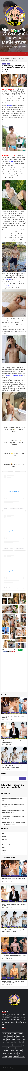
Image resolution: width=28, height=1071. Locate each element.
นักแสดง (18, 1039)
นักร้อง (3, 847)
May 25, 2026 (9, 744)
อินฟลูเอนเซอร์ (5, 1050)
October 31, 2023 (10, 71)
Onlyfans (10, 1033)
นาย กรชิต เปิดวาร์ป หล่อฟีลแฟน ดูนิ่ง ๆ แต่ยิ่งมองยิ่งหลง (13, 799)
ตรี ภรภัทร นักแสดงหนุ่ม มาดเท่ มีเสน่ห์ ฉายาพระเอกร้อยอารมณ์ (13, 805)
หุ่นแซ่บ (13, 1047)
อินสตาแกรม (12, 1050)
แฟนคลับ (10, 1056)
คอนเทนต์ (10, 1036)
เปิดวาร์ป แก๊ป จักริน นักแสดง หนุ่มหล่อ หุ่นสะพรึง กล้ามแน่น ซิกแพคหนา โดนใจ (13, 811)
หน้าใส (9, 1047)
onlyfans (4, 839)
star (11, 712)
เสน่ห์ (19, 1053)
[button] (2, 53)
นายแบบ (15, 712)
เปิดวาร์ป (15, 1053)
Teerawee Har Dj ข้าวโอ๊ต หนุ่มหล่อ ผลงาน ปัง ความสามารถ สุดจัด (13, 817)
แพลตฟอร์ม (5, 1056)
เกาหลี (17, 1050)
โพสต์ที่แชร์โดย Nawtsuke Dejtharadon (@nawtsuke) (15, 548)
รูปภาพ (21, 1042)
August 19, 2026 (9, 719)
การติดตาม (4, 1036)
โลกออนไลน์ (22, 1056)
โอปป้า (4, 1059)
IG (9, 1030)
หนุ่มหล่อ (4, 1047)
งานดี (14, 1036)
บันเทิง (19, 712)
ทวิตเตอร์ (13, 1039)
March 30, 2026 (9, 958)
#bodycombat (8, 442)
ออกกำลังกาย (18, 1047)
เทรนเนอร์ (4, 1053)
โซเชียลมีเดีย (16, 1056)
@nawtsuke (6, 427)
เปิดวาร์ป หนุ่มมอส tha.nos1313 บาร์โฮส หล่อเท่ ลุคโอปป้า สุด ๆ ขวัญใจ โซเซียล (13, 823)
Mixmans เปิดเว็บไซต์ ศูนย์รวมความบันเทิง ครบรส (14, 35)
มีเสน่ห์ (12, 1042)
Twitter (21, 1033)
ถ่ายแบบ (8, 1039)
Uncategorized (6, 844)
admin (5, 71)
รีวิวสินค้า (16, 1042)
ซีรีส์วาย (4, 1039)
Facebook (5, 1030)
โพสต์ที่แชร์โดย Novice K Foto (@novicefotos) (14, 508)
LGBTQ (19, 1030)
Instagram (14, 1030)
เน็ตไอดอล (10, 1053)
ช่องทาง (18, 1036)
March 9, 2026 (9, 984)
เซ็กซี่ (21, 1050)
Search (3, 773)
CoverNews (20, 1067)
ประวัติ (4, 1042)
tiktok (15, 1033)
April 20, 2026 (9, 769)
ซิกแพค (23, 1036)
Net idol (8, 63)
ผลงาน (8, 1042)
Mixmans (4, 63)
